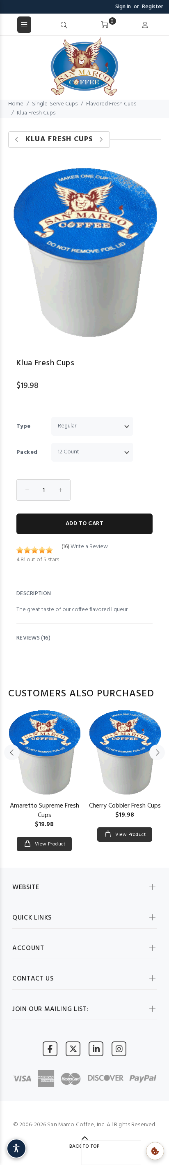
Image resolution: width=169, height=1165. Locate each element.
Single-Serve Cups (55, 104)
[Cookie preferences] (155, 1151)
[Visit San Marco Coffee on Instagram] (119, 1048)
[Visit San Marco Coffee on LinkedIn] (96, 1048)
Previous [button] (12, 752)
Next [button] (157, 752)
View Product (49, 844)
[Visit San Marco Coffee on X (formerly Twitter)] (73, 1048)
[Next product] (101, 139)
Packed (27, 452)
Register (152, 7)
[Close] (160, 25)
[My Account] (144, 26)
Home (15, 104)
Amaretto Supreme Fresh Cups (44, 811)
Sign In (123, 7)
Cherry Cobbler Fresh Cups (125, 806)
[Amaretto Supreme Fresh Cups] (44, 752)
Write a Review (89, 546)
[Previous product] (17, 139)
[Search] (64, 26)
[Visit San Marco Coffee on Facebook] (50, 1048)
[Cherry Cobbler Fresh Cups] (125, 752)
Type (23, 426)
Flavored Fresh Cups (111, 104)
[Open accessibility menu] (16, 1148)
